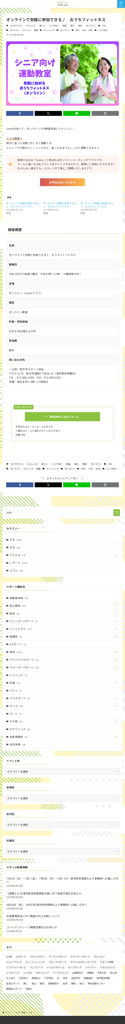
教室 (64, 25)
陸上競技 (18, 606)
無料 (80, 25)
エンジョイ (99, 956)
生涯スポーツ (12, 983)
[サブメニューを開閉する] (116, 555)
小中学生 (48, 978)
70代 (84, 30)
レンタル (27, 972)
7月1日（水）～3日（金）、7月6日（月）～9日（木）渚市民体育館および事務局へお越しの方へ (62, 881)
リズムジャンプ (107, 967)
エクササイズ (16, 25)
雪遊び (29, 988)
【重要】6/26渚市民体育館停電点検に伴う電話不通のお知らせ (43, 895)
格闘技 (16, 636)
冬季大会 (101, 972)
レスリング (18, 675)
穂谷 (42, 983)
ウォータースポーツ (24, 667)
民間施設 (88, 978)
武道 (15, 683)
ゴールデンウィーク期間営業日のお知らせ (31, 929)
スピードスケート (57, 961)
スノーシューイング (35, 961)
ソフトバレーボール (16, 967)
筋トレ (42, 25)
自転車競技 (18, 737)
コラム (16, 570)
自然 (65, 983)
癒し (25, 983)
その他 (16, 721)
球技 (15, 652)
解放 (73, 983)
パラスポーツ (20, 698)
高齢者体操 (19, 598)
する (104, 25)
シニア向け (53, 25)
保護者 (90, 972)
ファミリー (90, 967)
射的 (14, 613)
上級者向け (77, 972)
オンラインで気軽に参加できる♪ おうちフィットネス (22, 205)
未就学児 (75, 978)
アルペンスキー (37, 956)
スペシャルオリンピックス (83, 961)
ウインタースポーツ (80, 956)
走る (82, 983)
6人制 (9, 956)
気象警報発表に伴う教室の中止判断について (33, 917)
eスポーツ (18, 644)
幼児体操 (18, 744)
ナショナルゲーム (55, 967)
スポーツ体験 (106, 961)
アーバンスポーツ (57, 956)
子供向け (23, 978)
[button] (19, 113)
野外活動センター (96, 983)
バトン (16, 690)
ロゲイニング (20, 729)
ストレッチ (30, 25)
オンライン (91, 25)
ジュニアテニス (13, 961)
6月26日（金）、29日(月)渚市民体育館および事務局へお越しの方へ (46, 906)
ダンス (16, 706)
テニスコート (36, 967)
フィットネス (21, 629)
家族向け (36, 978)
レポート (18, 563)
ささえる (18, 555)
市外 (65, 978)
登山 (34, 983)
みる (15, 547)
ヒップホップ (74, 967)
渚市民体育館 (103, 978)
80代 (91, 30)
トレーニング (49, 30)
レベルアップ (12, 972)
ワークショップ (60, 972)
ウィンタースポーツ (24, 621)
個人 (72, 25)
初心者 (113, 972)
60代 (77, 30)
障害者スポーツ (14, 988)
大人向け (10, 978)
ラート (16, 714)
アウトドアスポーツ (24, 660)
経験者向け (53, 983)
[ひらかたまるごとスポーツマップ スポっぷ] (62, 4)
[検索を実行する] (116, 512)
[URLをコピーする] (105, 113)
